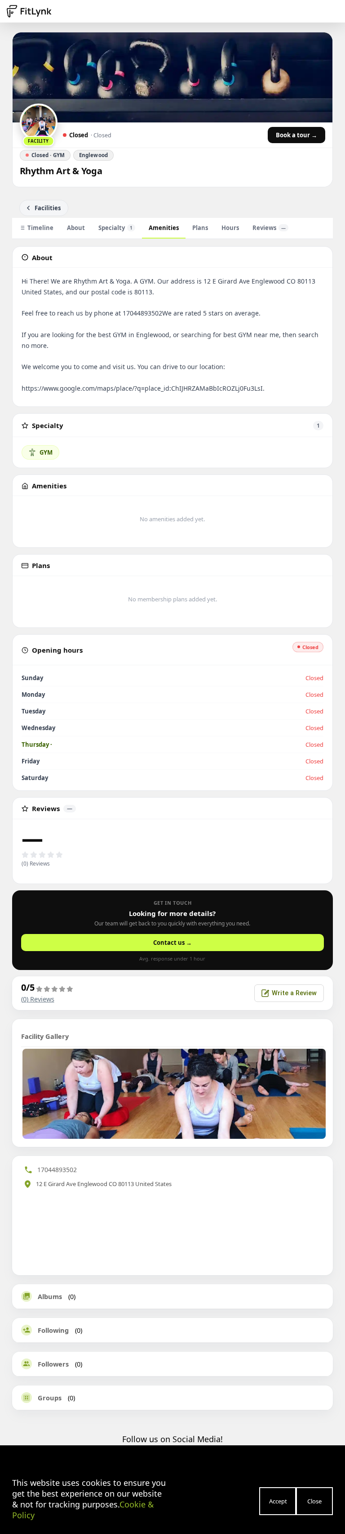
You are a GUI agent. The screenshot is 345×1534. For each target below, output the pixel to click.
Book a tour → (296, 135)
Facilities (48, 208)
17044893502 (57, 1169)
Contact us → (172, 942)
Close (314, 1501)
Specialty (115, 228)
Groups (50, 1397)
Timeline (40, 228)
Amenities (164, 228)
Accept (278, 1501)
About (76, 228)
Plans (200, 228)
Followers (53, 1363)
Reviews (269, 228)
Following (53, 1330)
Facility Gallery (45, 1036)
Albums (50, 1296)
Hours (230, 228)
